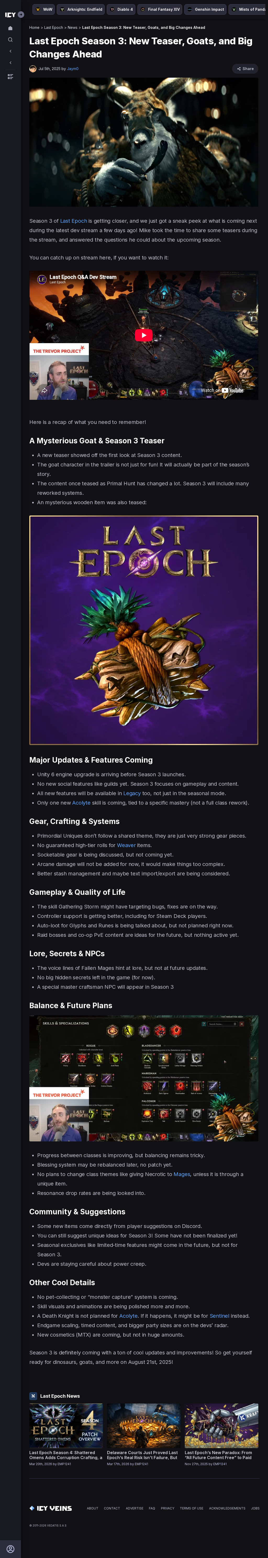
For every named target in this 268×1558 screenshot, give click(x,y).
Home (34, 27)
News (72, 27)
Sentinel (219, 1316)
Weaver (126, 845)
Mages (182, 1174)
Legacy (132, 793)
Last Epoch (53, 27)
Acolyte (81, 803)
